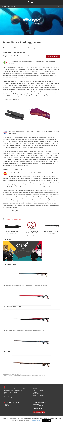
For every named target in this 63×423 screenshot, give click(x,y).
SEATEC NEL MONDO (38, 395)
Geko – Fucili (7, 351)
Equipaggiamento (34, 48)
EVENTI (35, 392)
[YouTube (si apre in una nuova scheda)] (31, 2)
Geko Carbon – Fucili (9, 329)
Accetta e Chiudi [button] (46, 420)
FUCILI (6, 404)
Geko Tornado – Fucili (9, 284)
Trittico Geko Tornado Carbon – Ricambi (31, 232)
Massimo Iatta (9, 48)
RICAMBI (6, 406)
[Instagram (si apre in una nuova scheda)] (28, 2)
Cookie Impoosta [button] (35, 420)
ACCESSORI (7, 409)
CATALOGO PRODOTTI (39, 390)
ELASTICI (6, 407)
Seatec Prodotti (45, 48)
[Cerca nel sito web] (58, 6)
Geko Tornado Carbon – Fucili (12, 306)
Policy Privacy (8, 397)
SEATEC (35, 389)
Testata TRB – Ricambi (12, 231)
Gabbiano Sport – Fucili (51, 231)
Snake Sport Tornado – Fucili (12, 374)
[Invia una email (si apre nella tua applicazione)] (34, 2)
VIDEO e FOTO (37, 394)
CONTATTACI (36, 397)
